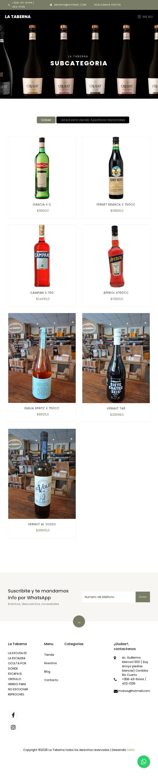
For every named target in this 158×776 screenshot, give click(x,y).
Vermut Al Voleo (42, 524)
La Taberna (18, 17)
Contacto (51, 680)
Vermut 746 (116, 408)
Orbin (131, 750)
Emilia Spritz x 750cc (41, 408)
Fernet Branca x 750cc (116, 204)
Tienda (49, 655)
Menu (147, 16)
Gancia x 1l (42, 204)
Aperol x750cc (116, 293)
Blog (47, 672)
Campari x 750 (42, 293)
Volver (46, 120)
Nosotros (50, 663)
